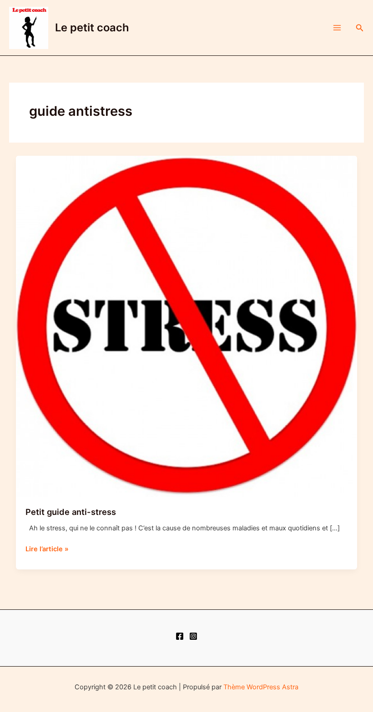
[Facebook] (180, 636)
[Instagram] (193, 636)
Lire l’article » (47, 549)
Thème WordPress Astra (260, 687)
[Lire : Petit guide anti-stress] (187, 326)
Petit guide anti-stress (70, 512)
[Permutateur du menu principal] (337, 27)
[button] (360, 28)
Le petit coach (92, 27)
